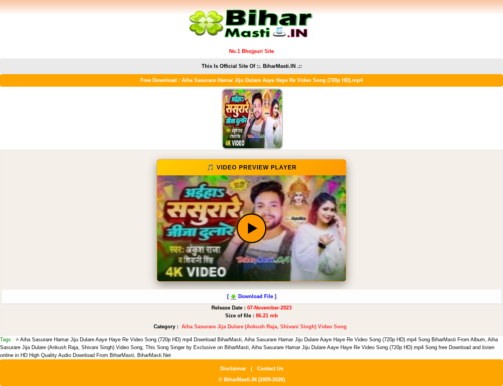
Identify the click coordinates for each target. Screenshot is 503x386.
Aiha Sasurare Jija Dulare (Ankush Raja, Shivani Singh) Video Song (264, 327)
